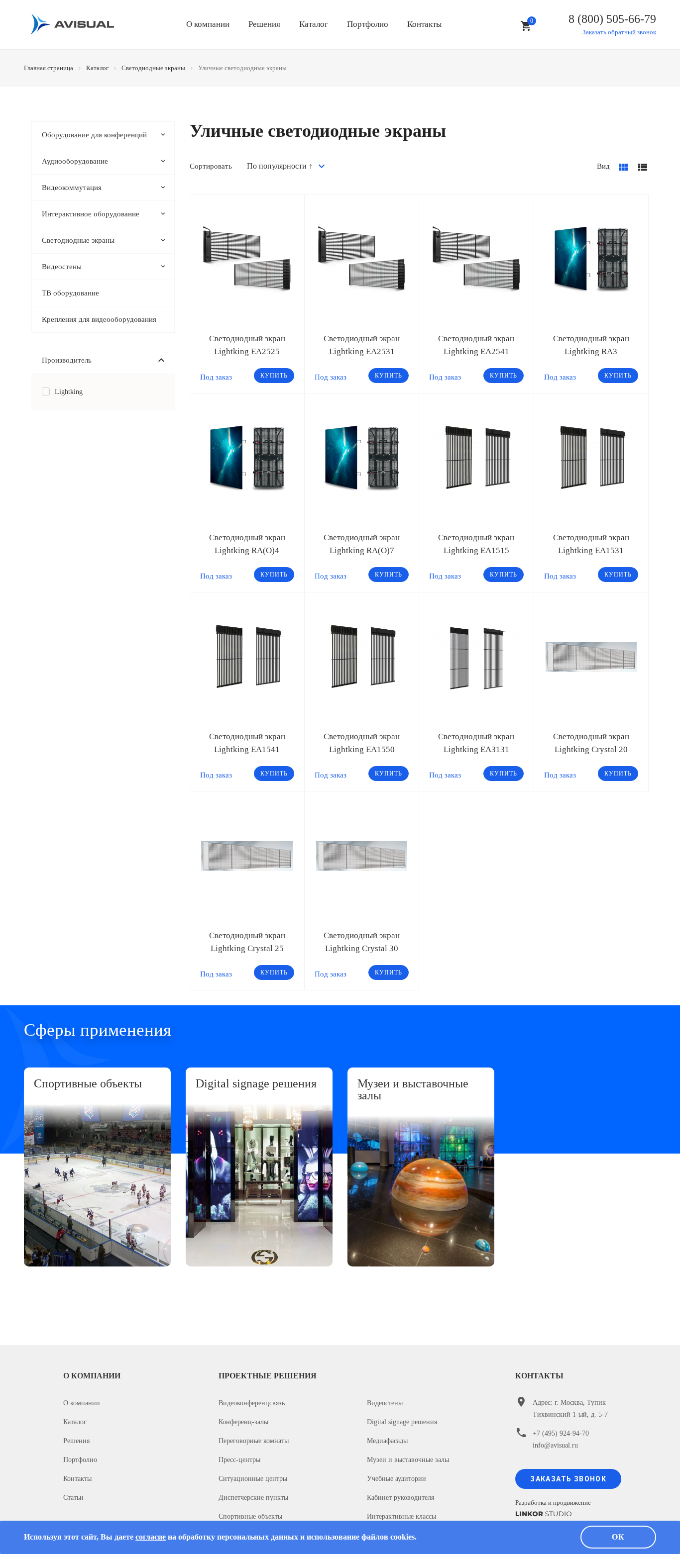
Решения (264, 24)
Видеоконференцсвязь (252, 1403)
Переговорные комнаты (254, 1441)
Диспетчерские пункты (253, 1497)
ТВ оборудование (70, 293)
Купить (274, 375)
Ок (618, 1537)
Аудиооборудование (75, 161)
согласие (150, 1537)
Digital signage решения (402, 1422)
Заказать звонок (568, 1479)
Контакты (424, 24)
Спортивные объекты (250, 1516)
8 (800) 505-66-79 (612, 18)
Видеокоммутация (72, 188)
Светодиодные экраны (78, 240)
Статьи (73, 1497)
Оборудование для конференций (94, 135)
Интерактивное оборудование (90, 214)
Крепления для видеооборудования (99, 319)
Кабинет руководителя (400, 1497)
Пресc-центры (239, 1459)
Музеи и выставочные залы (408, 1459)
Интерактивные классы (401, 1516)
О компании (207, 24)
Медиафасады (387, 1441)
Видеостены (62, 267)
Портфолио (367, 24)
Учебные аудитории (396, 1478)
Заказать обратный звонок (619, 32)
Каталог (313, 24)
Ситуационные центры (253, 1478)
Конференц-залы (243, 1422)
